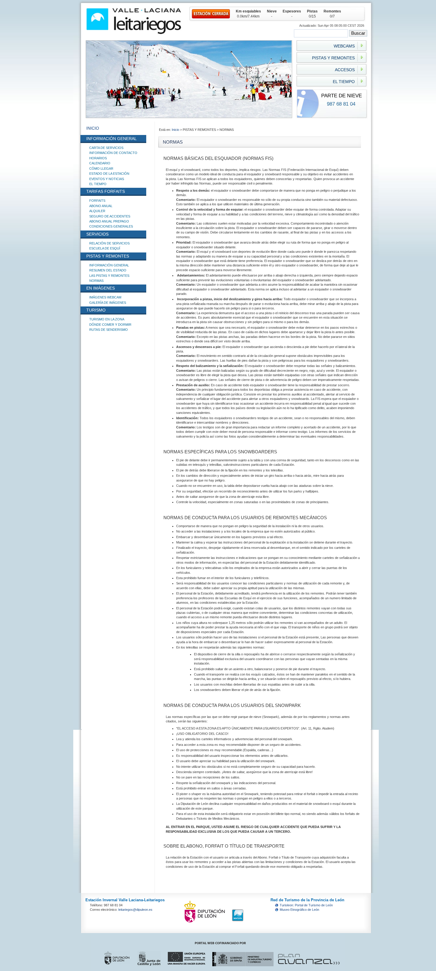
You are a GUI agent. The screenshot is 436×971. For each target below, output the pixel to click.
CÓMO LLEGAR (101, 168)
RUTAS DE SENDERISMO (108, 329)
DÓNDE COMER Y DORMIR (110, 324)
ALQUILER (97, 211)
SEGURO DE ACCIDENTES (109, 216)
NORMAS (96, 280)
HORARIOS (98, 158)
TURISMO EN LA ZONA (106, 319)
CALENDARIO (99, 163)
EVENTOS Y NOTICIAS (106, 179)
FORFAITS (97, 200)
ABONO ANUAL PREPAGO (109, 221)
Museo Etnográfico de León (299, 909)
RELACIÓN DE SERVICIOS (109, 243)
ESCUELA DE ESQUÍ (104, 248)
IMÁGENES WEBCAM (105, 297)
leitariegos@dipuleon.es (135, 909)
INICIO (92, 128)
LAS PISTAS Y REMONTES (109, 275)
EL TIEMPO (97, 184)
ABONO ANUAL (100, 206)
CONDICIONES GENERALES (111, 226)
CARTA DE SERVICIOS (106, 148)
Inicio (176, 129)
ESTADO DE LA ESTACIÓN (109, 173)
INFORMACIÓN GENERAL (109, 265)
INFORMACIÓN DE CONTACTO (113, 153)
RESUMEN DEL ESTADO (107, 270)
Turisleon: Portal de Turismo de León (306, 905)
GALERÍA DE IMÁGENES (107, 302)
